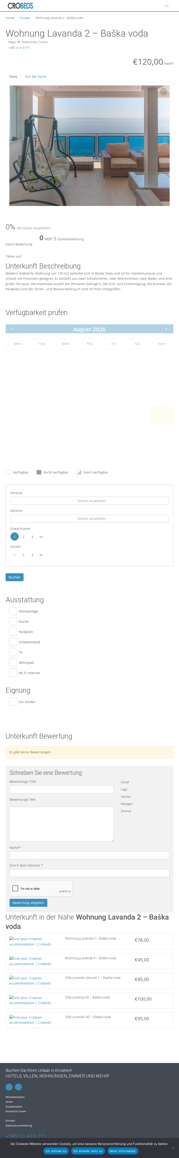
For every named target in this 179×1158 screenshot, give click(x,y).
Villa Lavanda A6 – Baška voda (87, 997)
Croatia (25, 18)
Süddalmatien (14, 1106)
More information (123, 1151)
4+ (41, 537)
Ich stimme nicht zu (88, 1151)
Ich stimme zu (56, 1151)
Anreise (16, 493)
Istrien (9, 1101)
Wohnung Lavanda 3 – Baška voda (90, 938)
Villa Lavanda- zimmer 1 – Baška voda (92, 978)
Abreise (16, 510)
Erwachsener (20, 528)
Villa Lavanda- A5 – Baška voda (88, 1017)
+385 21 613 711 (19, 48)
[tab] (13, 76)
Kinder (15, 546)
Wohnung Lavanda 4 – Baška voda (90, 958)
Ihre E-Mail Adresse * (26, 865)
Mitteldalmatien (15, 1097)
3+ (41, 555)
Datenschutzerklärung (19, 1125)
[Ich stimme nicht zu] (173, 1148)
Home (10, 18)
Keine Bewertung (19, 244)
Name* (15, 847)
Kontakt (10, 1120)
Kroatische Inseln (16, 1111)
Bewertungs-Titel (23, 781)
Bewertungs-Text (22, 799)
